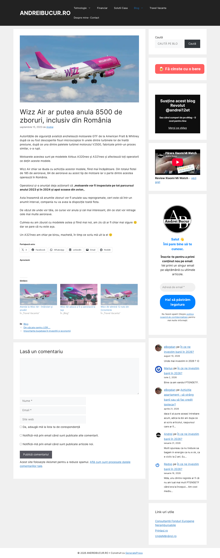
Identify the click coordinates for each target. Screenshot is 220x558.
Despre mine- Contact (86, 17)
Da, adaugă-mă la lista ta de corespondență (51, 427)
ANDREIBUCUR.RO (45, 13)
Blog (136, 8)
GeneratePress (134, 552)
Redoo (168, 464)
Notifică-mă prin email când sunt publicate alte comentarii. (61, 435)
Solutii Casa (121, 8)
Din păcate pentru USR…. (37, 327)
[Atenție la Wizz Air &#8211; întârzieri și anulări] (38, 294)
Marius (168, 368)
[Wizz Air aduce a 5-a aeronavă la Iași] (78, 294)
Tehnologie (80, 8)
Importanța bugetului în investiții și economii (47, 330)
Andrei (168, 434)
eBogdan (170, 346)
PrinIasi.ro (161, 530)
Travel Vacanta (158, 8)
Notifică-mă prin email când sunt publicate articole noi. (58, 444)
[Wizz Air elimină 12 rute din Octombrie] (119, 294)
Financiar (102, 8)
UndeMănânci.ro (166, 536)
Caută (159, 37)
